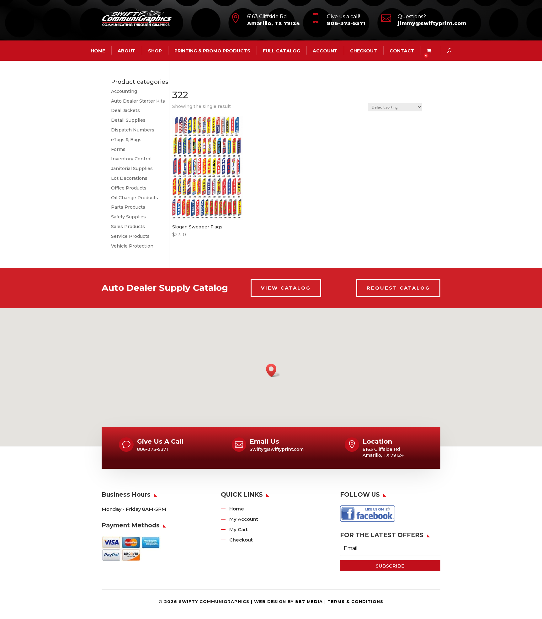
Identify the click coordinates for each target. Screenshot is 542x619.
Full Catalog (281, 50)
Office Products (128, 188)
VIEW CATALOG (286, 288)
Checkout (363, 50)
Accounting (124, 91)
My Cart (238, 529)
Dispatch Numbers (132, 130)
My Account (243, 519)
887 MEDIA (309, 601)
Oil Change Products (134, 197)
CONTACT (402, 50)
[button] (273, 370)
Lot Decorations (129, 178)
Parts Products (128, 207)
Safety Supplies (128, 217)
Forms (118, 149)
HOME (98, 50)
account (325, 50)
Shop (155, 50)
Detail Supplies (128, 120)
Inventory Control (131, 159)
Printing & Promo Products (212, 50)
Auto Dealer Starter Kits (138, 101)
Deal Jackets (125, 110)
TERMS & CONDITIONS (355, 601)
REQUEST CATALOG (398, 288)
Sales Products (128, 226)
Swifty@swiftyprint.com (277, 449)
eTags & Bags (126, 139)
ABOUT (127, 50)
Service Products (130, 236)
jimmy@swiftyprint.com (432, 23)
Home (236, 509)
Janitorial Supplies (132, 168)
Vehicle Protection (132, 246)
